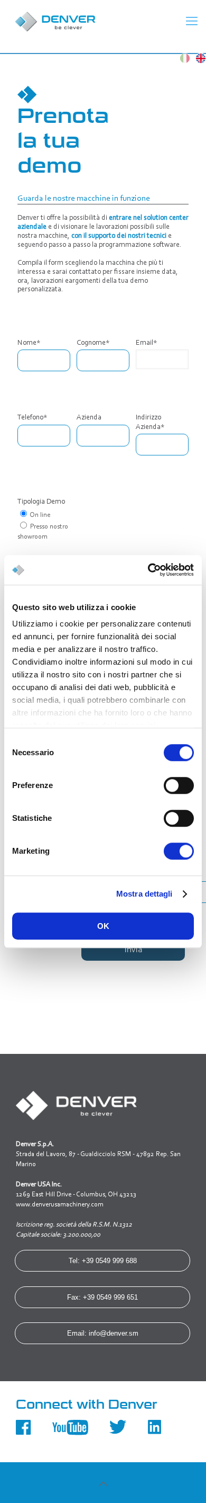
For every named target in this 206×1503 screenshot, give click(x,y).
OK (103, 926)
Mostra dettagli (144, 893)
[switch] (179, 785)
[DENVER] (95, 21)
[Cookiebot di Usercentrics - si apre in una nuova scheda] (148, 570)
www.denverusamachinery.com (60, 1204)
